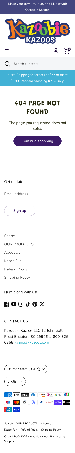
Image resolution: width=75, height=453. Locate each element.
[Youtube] (13, 304)
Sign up (19, 210)
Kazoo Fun (13, 260)
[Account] (56, 49)
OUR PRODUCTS (19, 244)
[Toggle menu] (6, 51)
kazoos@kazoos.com (31, 342)
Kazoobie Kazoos (38, 437)
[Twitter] (42, 304)
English (13, 381)
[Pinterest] (35, 304)
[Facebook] (6, 304)
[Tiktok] (27, 304)
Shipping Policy (17, 277)
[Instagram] (20, 304)
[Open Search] (7, 63)
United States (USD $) (24, 369)
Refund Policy (15, 269)
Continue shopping (37, 141)
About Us (12, 252)
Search (10, 235)
